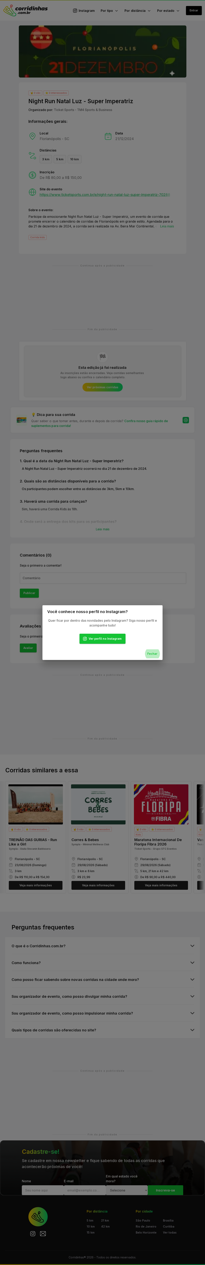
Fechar (152, 653)
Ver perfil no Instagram (105, 638)
